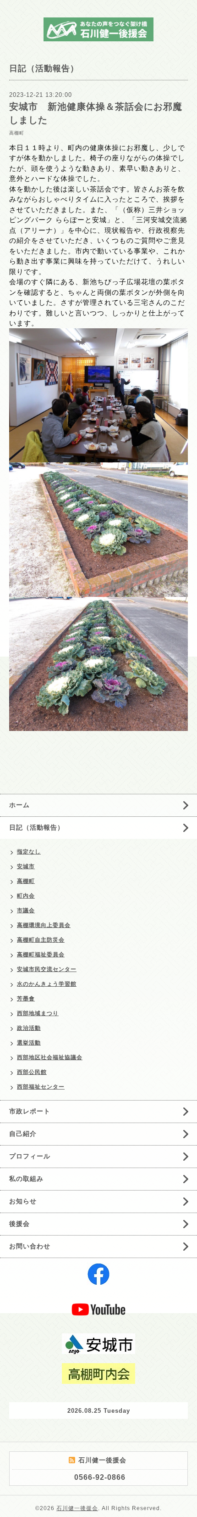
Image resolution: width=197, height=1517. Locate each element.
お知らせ (23, 1201)
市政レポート (29, 1111)
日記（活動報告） (36, 827)
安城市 (26, 866)
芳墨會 (26, 998)
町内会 (26, 896)
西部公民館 (32, 1072)
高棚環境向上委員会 (44, 925)
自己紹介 (23, 1133)
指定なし (29, 851)
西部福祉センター (41, 1087)
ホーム (19, 805)
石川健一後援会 (77, 1508)
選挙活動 (29, 1042)
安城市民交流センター (47, 969)
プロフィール (29, 1156)
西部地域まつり (38, 1013)
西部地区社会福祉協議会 (49, 1057)
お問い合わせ (29, 1246)
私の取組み (26, 1178)
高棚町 (16, 132)
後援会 (19, 1223)
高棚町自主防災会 (41, 940)
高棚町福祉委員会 (41, 954)
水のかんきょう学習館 (47, 984)
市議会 (26, 910)
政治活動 (29, 1028)
